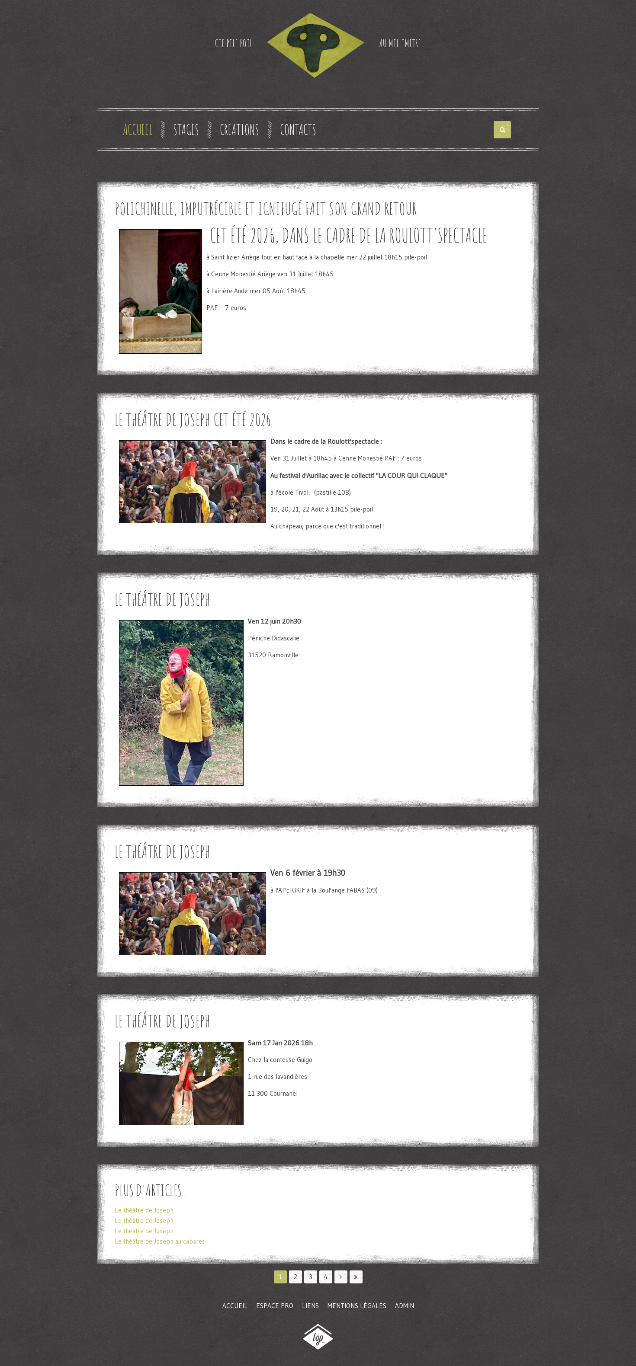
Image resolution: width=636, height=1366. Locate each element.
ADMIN (404, 1306)
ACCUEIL (137, 129)
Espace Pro (274, 1306)
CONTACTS (298, 129)
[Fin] (356, 1276)
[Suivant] (340, 1276)
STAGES (186, 129)
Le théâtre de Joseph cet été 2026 (193, 419)
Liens (310, 1306)
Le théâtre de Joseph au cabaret (159, 1241)
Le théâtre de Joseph (162, 599)
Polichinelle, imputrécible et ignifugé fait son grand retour (266, 208)
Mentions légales (357, 1306)
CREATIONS (239, 129)
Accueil (234, 1306)
